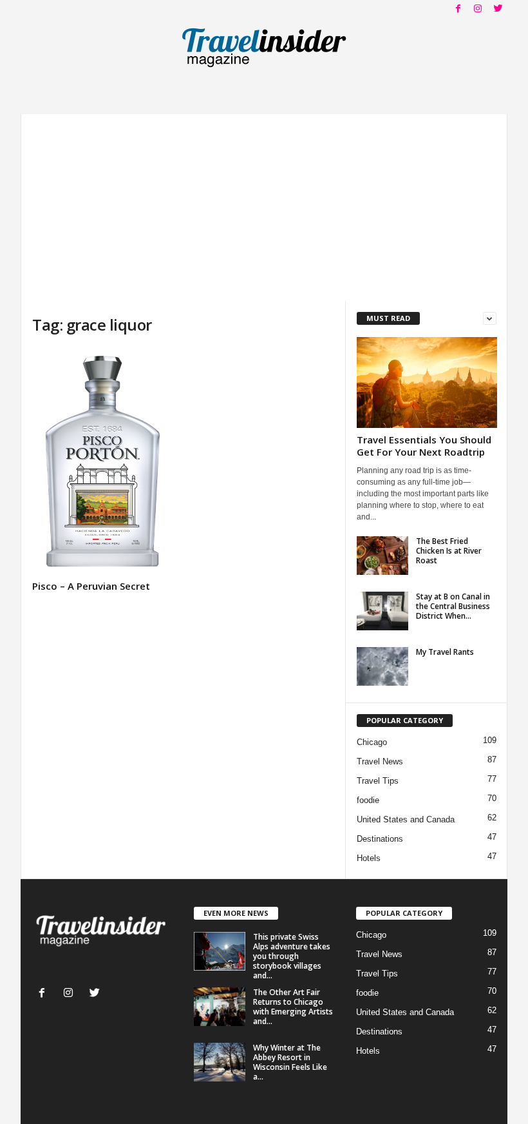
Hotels (369, 858)
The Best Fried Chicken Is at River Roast (449, 551)
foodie (368, 800)
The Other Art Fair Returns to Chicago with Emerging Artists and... (293, 1007)
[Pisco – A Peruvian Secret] (102, 461)
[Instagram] (478, 9)
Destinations (380, 839)
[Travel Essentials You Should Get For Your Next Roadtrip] (427, 382)
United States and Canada (406, 819)
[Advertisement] (264, 204)
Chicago (372, 742)
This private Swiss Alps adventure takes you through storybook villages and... (291, 956)
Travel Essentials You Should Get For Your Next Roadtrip (424, 445)
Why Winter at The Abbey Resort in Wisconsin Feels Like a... (290, 1062)
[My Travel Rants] (382, 666)
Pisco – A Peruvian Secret (91, 585)
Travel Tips (378, 781)
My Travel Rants (445, 651)
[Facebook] (458, 9)
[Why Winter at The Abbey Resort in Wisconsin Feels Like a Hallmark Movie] (219, 1062)
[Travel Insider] (264, 48)
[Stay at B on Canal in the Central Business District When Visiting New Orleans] (382, 611)
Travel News (380, 761)
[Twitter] (497, 9)
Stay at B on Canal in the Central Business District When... (453, 606)
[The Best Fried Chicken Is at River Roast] (382, 555)
